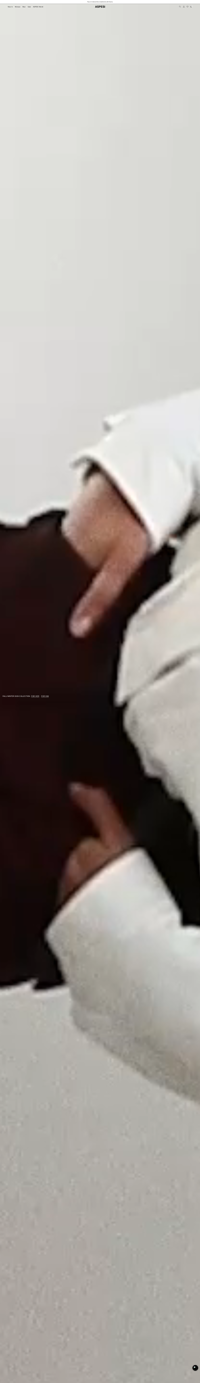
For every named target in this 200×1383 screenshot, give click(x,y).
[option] (100, 2)
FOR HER (35, 696)
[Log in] (184, 7)
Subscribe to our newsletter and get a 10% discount (100, 2)
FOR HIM (45, 696)
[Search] (180, 7)
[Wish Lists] (187, 7)
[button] (195, 1368)
